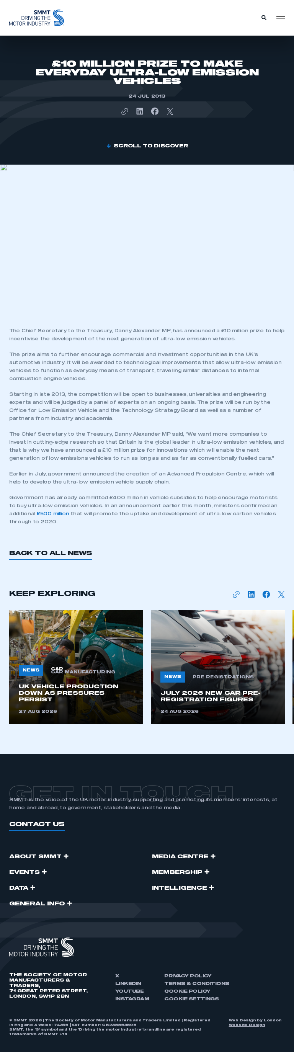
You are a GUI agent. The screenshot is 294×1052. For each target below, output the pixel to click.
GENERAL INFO (37, 904)
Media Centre (180, 856)
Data (18, 888)
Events (24, 872)
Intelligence (179, 888)
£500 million (53, 514)
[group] (76, 667)
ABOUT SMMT (35, 856)
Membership (177, 872)
